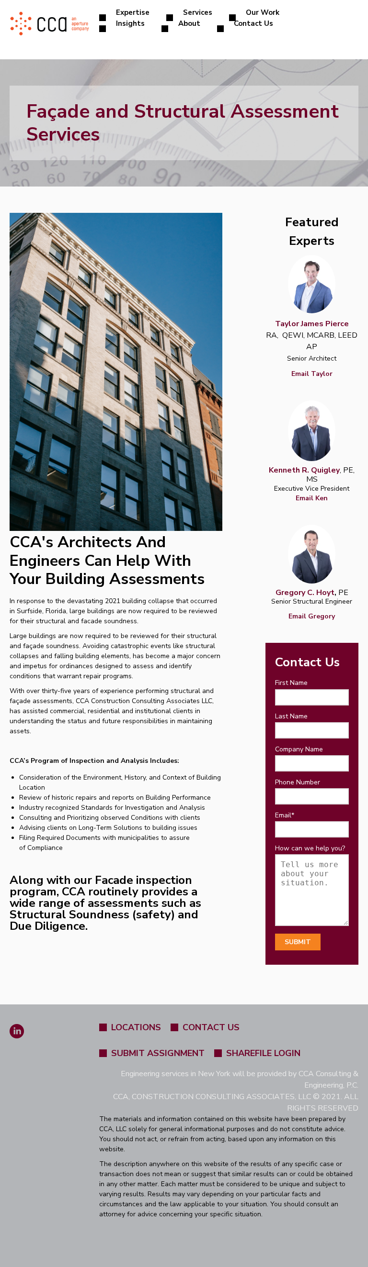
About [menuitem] (189, 23)
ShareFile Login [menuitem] (263, 1053)
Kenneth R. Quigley (304, 470)
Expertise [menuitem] (133, 12)
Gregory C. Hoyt (305, 592)
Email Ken (312, 498)
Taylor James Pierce (312, 324)
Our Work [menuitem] (262, 12)
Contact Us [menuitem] (253, 23)
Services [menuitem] (197, 12)
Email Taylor (312, 373)
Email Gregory (311, 616)
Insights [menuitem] (130, 23)
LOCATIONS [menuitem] (136, 1027)
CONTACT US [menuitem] (211, 1027)
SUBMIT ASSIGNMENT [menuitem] (158, 1053)
